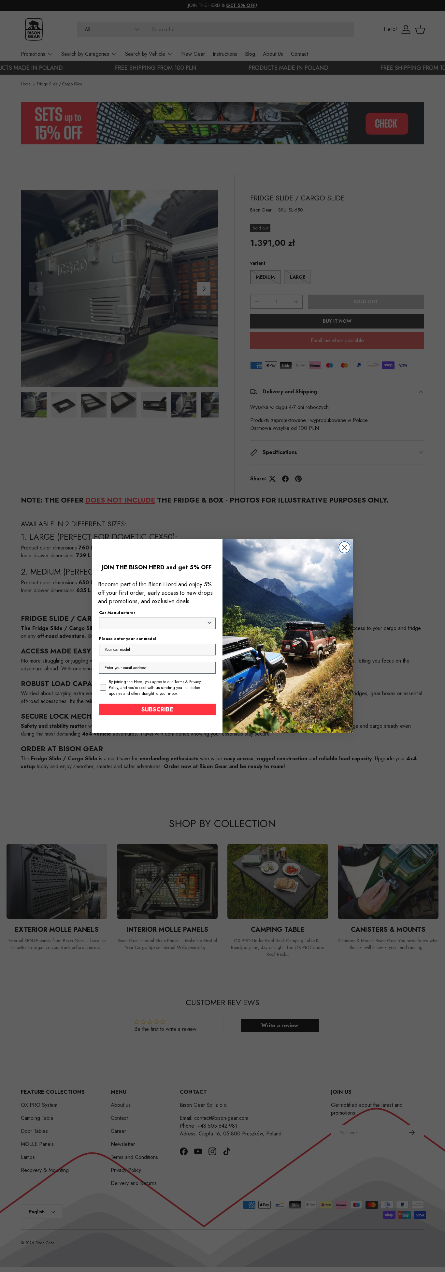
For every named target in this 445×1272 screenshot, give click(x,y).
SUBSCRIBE (157, 709)
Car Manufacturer (117, 613)
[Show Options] (209, 623)
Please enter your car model (127, 639)
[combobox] (155, 623)
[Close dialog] (344, 547)
